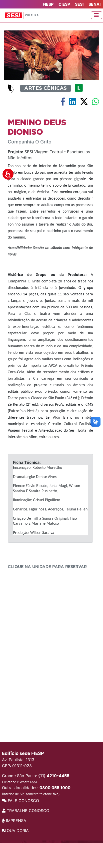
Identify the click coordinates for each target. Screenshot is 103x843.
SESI (79, 4)
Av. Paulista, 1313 (18, 759)
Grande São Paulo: (35, 778)
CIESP (64, 4)
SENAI (94, 4)
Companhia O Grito (30, 142)
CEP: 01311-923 (17, 765)
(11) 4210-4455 (53, 775)
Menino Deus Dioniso (37, 127)
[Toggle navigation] (96, 15)
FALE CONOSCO (22, 800)
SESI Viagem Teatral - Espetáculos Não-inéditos (49, 154)
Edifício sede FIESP (23, 753)
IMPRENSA (15, 820)
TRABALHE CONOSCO (27, 810)
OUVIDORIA (17, 830)
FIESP (48, 4)
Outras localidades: (36, 790)
